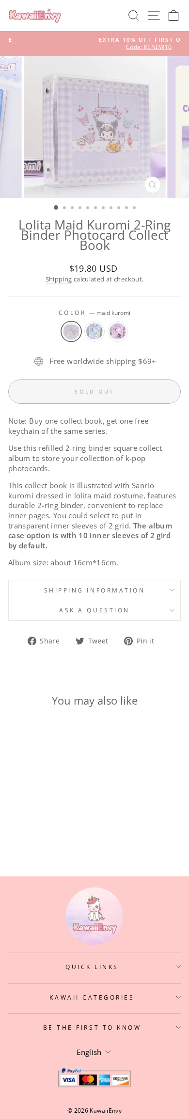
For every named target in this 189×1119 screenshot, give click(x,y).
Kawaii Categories (91, 997)
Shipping (59, 279)
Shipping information (94, 590)
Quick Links (92, 967)
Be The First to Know (92, 1027)
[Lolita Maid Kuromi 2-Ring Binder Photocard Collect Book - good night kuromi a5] (52, 831)
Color (94, 312)
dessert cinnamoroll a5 (94, 331)
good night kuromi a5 (117, 331)
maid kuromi (71, 331)
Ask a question (94, 610)
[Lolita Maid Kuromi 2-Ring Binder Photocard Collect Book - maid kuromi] (29, 831)
